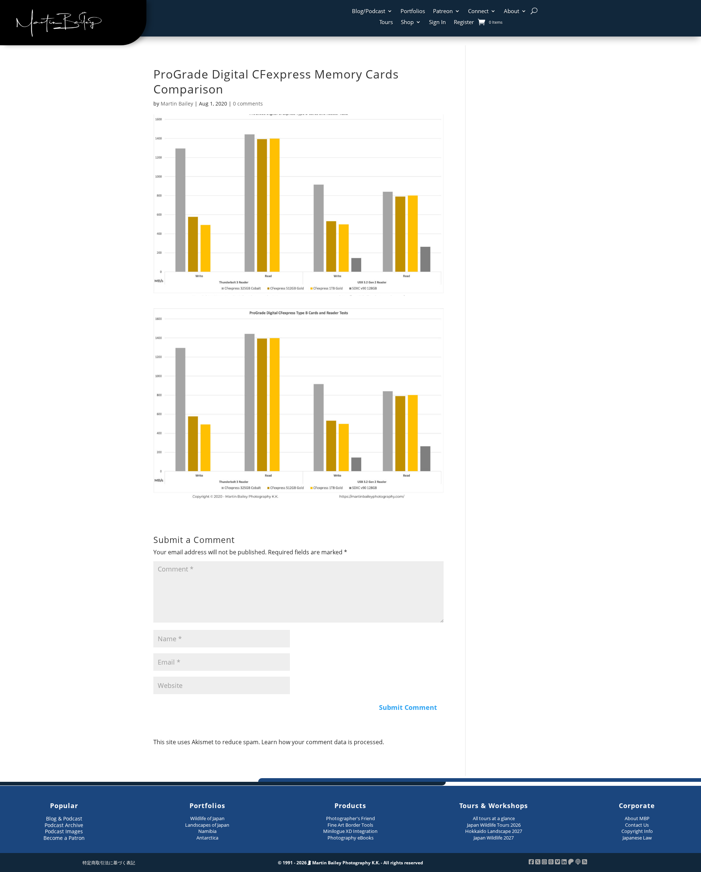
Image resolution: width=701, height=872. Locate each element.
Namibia (207, 831)
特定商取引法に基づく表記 (109, 863)
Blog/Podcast (368, 11)
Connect (478, 11)
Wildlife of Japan (207, 818)
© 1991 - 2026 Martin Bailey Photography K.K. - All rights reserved (350, 863)
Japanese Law (637, 837)
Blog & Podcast (64, 818)
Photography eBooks (350, 837)
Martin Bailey (177, 103)
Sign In (437, 22)
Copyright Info (637, 831)
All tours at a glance (494, 818)
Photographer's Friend (350, 818)
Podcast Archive (64, 825)
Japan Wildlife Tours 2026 (494, 825)
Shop (407, 22)
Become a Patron (64, 837)
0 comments (248, 103)
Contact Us (637, 825)
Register (464, 22)
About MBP (637, 818)
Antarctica (207, 837)
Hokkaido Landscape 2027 (493, 831)
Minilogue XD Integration (350, 831)
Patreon (443, 11)
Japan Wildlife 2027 (494, 837)
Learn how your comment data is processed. (322, 742)
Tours (386, 22)
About (511, 11)
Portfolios (413, 11)
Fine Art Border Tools (350, 825)
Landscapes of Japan (207, 825)
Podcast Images (64, 831)
